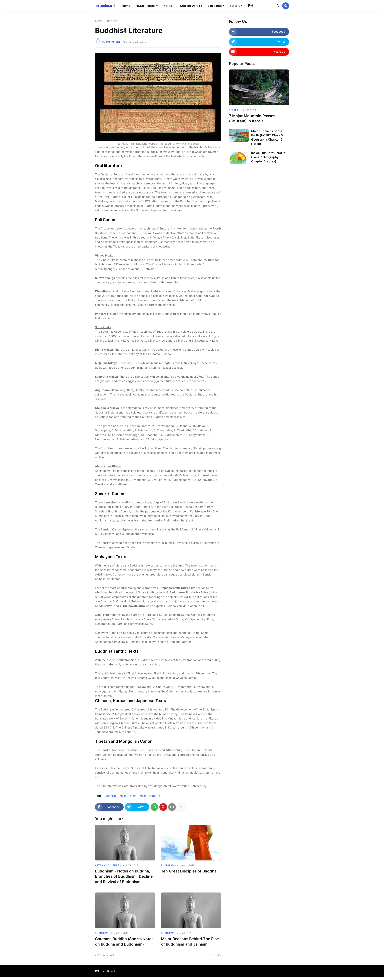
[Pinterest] (163, 807)
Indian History (128, 795)
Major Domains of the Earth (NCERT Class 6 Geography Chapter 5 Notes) (267, 137)
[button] (277, 5)
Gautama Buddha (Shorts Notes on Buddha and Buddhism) (124, 942)
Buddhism (111, 21)
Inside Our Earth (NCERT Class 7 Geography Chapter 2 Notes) (269, 157)
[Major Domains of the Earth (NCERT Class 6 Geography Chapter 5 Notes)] (239, 135)
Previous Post (105, 955)
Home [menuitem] (126, 6)
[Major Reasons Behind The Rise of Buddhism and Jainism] (191, 910)
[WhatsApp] (154, 807)
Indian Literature (149, 795)
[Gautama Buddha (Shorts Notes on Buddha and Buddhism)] (125, 910)
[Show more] (181, 807)
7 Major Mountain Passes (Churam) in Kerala (252, 119)
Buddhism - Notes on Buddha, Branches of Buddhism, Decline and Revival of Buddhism (124, 876)
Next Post (213, 955)
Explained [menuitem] (215, 6)
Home (99, 21)
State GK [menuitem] (236, 6)
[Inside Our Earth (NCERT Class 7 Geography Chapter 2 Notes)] (239, 157)
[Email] (172, 807)
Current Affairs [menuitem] (191, 6)
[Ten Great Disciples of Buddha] (191, 842)
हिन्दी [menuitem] (250, 6)
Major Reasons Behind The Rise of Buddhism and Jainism (190, 942)
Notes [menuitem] (167, 6)
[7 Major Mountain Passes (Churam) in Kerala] (259, 87)
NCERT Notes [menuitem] (145, 6)
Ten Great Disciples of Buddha (189, 871)
